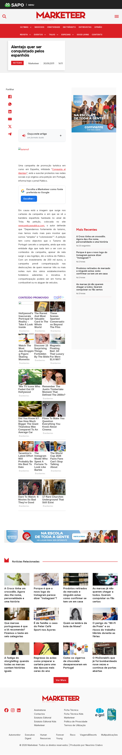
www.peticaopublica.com (31, 225)
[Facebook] (10, 97)
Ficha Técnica (71, 710)
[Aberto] (117, 16)
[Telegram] (10, 134)
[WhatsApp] (10, 104)
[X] (10, 127)
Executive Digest (30, 737)
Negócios (39, 27)
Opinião (98, 27)
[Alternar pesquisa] (4, 16)
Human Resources (45, 737)
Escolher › (29, 198)
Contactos (39, 713)
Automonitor (15, 735)
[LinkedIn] (10, 112)
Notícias (17, 63)
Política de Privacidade (75, 721)
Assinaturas (40, 710)
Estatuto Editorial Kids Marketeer (45, 723)
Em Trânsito (69, 27)
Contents (97, 34)
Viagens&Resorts (88, 735)
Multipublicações (109, 735)
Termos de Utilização (75, 725)
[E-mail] (10, 119)
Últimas (24, 27)
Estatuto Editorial (42, 717)
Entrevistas (85, 27)
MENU (31, 5)
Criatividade (53, 27)
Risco (72, 735)
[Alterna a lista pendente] (31, 27)
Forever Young (60, 737)
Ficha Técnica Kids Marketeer (73, 715)
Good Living (83, 34)
